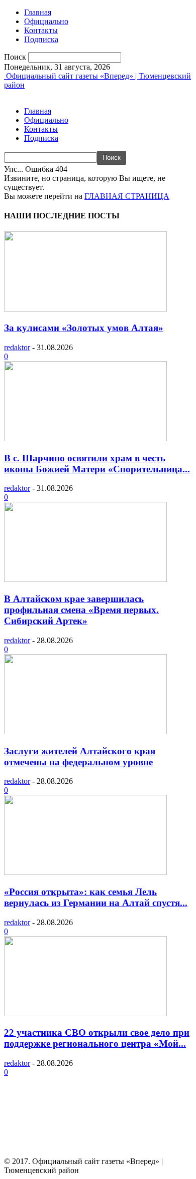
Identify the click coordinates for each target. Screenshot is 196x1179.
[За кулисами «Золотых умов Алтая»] (85, 309)
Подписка (41, 39)
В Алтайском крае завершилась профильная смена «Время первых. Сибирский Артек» (81, 610)
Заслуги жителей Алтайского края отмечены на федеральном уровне (79, 756)
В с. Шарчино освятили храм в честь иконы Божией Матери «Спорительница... (97, 463)
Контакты (41, 30)
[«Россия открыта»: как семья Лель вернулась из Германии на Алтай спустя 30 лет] (85, 872)
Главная (37, 12)
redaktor (17, 347)
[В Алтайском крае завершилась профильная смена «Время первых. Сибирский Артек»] (85, 579)
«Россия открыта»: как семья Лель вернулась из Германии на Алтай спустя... (95, 897)
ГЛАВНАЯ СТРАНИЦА (126, 196)
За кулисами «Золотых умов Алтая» (83, 328)
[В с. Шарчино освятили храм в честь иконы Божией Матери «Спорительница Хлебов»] (85, 438)
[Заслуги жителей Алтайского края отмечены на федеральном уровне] (85, 731)
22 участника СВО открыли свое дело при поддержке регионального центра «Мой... (96, 1038)
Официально (46, 21)
